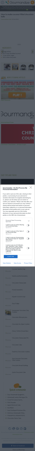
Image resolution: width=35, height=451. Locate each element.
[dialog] (17, 226)
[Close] (31, 188)
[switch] (27, 225)
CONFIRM (10, 256)
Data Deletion (7, 263)
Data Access (17, 263)
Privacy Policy (28, 263)
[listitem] (17, 221)
